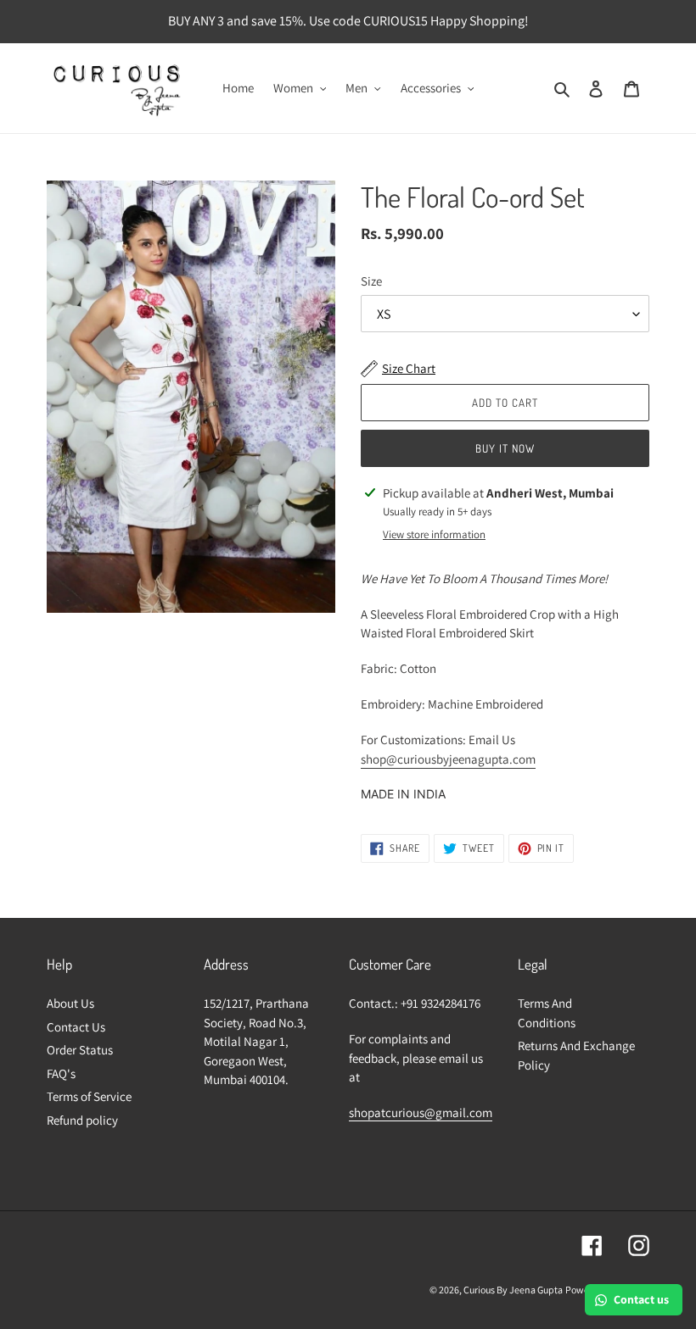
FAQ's (61, 1073)
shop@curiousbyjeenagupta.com (448, 759)
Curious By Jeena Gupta (513, 1289)
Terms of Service (89, 1096)
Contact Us (76, 1027)
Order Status (80, 1050)
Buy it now (505, 448)
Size (371, 281)
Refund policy (82, 1120)
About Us (70, 1003)
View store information (434, 534)
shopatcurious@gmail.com (420, 1112)
